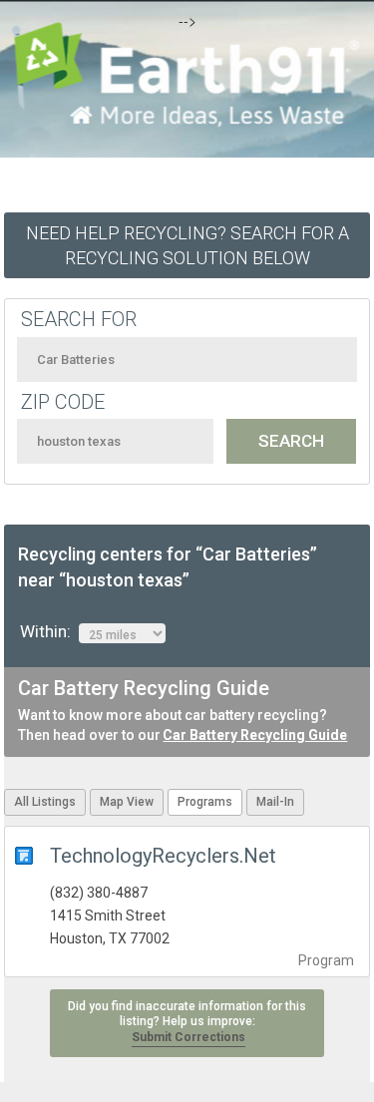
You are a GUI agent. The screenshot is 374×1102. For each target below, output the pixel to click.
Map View (127, 802)
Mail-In (275, 802)
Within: (49, 631)
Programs (205, 802)
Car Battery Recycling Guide (255, 735)
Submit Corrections (188, 1037)
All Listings (45, 802)
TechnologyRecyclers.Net (163, 856)
